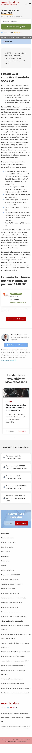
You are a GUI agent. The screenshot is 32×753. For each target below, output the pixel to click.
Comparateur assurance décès (10, 612)
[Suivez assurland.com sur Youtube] (11, 707)
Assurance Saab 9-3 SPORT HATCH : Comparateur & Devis (16, 467)
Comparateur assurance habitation (12, 584)
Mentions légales (6, 714)
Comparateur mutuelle (8, 589)
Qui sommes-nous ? (7, 538)
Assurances (5, 556)
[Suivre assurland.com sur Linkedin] (8, 707)
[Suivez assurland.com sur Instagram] (14, 707)
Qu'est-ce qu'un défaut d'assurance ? (12, 666)
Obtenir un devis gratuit (16, 27)
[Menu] (30, 3)
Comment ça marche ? (8, 542)
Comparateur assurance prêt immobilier (13, 598)
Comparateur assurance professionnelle (13, 616)
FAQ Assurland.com (7, 570)
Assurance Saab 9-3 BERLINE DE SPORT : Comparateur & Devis (16, 498)
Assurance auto (14, 37)
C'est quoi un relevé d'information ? (12, 684)
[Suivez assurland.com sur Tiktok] (16, 707)
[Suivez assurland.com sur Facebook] (2, 707)
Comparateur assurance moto (10, 593)
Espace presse (5, 561)
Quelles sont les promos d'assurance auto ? (15, 693)
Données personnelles (21, 714)
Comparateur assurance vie (9, 607)
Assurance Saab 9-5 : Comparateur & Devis (13, 477)
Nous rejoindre (5, 552)
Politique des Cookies (8, 718)
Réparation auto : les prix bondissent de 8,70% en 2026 (16, 408)
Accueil (3, 37)
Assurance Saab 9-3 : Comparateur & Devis (13, 457)
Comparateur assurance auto (10, 579)
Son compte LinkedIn (8, 360)
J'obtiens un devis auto (16, 319)
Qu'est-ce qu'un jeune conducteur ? (12, 679)
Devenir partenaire (7, 547)
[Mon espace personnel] (26, 3)
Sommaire (8, 42)
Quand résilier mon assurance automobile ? (15, 661)
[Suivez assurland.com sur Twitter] (5, 707)
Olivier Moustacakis (19, 335)
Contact (3, 566)
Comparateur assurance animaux (11, 603)
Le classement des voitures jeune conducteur (15, 652)
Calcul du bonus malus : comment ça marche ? (15, 688)
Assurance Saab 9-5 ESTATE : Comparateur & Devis (16, 487)
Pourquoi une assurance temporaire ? (13, 656)
